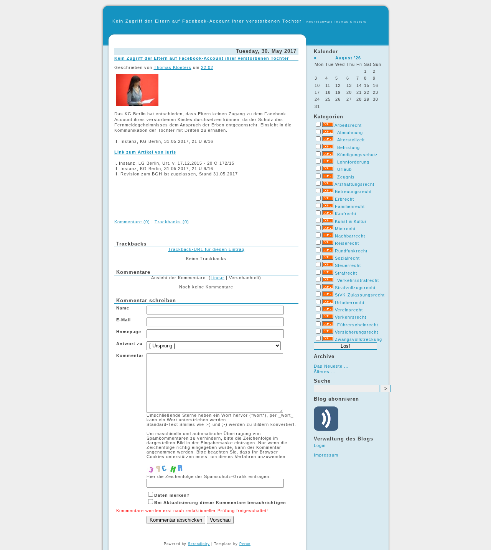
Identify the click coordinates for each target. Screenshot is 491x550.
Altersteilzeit (351, 140)
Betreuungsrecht (353, 191)
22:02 (207, 67)
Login (320, 445)
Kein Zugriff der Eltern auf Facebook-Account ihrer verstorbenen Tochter (207, 21)
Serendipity (199, 544)
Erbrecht (344, 199)
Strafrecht (346, 273)
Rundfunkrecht (351, 251)
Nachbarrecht (350, 236)
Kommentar (129, 355)
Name (122, 308)
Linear (217, 277)
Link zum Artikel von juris (145, 152)
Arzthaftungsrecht (354, 184)
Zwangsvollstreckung (358, 339)
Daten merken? (172, 495)
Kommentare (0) (132, 221)
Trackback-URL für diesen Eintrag (206, 249)
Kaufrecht (345, 213)
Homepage (128, 331)
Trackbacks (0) (172, 221)
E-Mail (123, 320)
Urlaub (344, 169)
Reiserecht (347, 243)
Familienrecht (350, 206)
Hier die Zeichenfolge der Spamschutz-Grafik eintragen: (209, 476)
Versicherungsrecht (356, 332)
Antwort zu (129, 343)
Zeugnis (346, 177)
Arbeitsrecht (348, 125)
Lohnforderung (353, 162)
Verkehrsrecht (350, 317)
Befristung (348, 147)
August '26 (348, 58)
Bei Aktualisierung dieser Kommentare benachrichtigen (220, 502)
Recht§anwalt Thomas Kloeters (336, 21)
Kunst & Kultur (351, 221)
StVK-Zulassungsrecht (360, 295)
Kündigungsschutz (357, 154)
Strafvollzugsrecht (355, 287)
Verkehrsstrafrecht (358, 280)
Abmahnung (350, 132)
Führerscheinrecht (357, 324)
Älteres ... (325, 371)
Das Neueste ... (331, 366)
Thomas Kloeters (172, 67)
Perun (244, 544)
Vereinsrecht (349, 310)
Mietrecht (345, 228)
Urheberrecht (349, 302)
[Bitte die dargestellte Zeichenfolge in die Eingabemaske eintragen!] (170, 466)
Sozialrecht (347, 258)
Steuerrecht (348, 265)
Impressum (326, 455)
